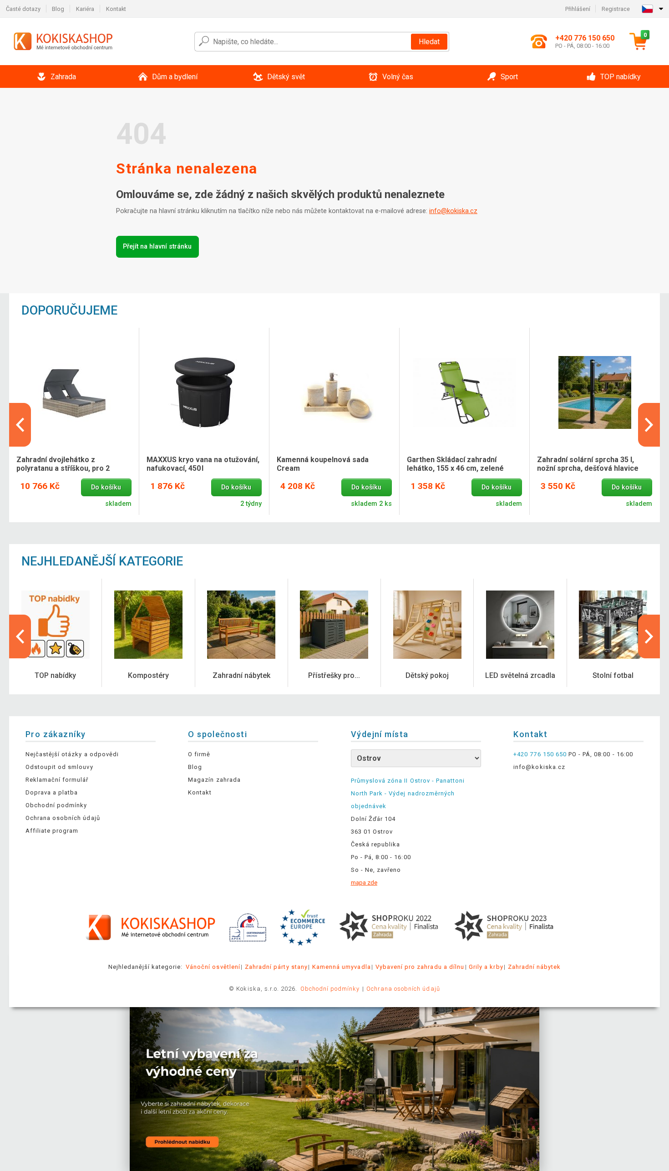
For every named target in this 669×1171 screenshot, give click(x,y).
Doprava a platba (51, 792)
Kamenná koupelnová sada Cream (323, 464)
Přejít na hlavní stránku (157, 246)
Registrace (616, 8)
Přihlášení (577, 8)
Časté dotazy (23, 8)
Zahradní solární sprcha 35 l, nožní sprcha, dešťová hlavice (588, 464)
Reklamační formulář (57, 779)
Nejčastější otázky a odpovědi (72, 754)
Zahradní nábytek (534, 966)
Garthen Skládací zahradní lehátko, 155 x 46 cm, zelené (455, 464)
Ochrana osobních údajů (62, 818)
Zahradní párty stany (276, 966)
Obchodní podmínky (56, 805)
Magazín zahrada (214, 779)
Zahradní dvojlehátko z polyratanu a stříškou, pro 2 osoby (63, 464)
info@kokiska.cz (453, 211)
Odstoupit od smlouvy (59, 767)
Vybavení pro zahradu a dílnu (419, 966)
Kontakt (116, 8)
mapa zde (364, 882)
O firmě (199, 754)
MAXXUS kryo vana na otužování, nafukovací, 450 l (203, 464)
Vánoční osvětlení (213, 966)
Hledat (429, 41)
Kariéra (85, 8)
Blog (58, 8)
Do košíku (106, 487)
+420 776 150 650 (540, 754)
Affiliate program (52, 830)
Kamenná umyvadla (341, 966)
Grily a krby (486, 966)
